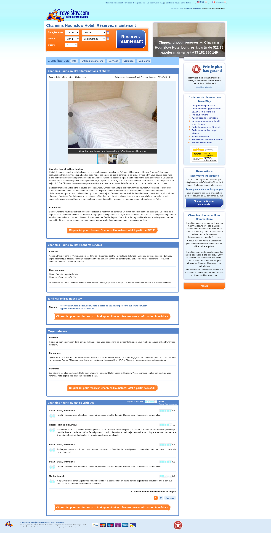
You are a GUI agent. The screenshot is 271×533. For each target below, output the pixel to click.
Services (113, 61)
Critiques (128, 61)
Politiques (60, 522)
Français (219, 2)
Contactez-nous (172, 3)
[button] (154, 114)
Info (74, 61)
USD (202, 2)
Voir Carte (144, 61)
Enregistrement (54, 32)
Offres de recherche (92, 61)
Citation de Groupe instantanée (204, 203)
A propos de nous (27, 522)
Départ (51, 38)
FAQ (162, 3)
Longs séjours (139, 3)
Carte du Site (186, 3)
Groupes (128, 3)
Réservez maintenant (114, 3)
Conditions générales (204, 87)
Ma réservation (153, 3)
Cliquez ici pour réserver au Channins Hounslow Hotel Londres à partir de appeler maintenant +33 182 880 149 (189, 47)
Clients (52, 45)
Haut (204, 286)
